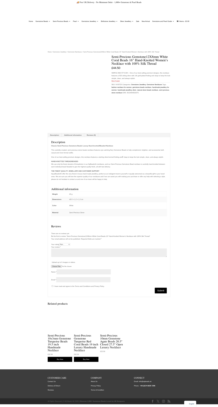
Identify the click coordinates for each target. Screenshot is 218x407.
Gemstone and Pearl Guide (162, 21)
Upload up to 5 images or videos (63, 262)
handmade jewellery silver (127, 90)
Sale (137, 21)
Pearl (75, 21)
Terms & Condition (97, 390)
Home (31, 21)
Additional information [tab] (73, 135)
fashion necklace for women (121, 87)
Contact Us (52, 381)
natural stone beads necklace (147, 90)
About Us (94, 381)
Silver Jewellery (125, 21)
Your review (56, 247)
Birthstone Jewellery (108, 21)
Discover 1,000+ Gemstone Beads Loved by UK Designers (102, 401)
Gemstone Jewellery (89, 21)
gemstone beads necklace (142, 87)
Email (53, 280)
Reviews (51, 390)
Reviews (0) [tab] (91, 135)
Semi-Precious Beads (60, 21)
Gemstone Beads (42, 21)
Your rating (55, 244)
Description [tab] (54, 135)
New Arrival (146, 21)
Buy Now (60, 359)
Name (54, 272)
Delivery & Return (54, 386)
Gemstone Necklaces (75, 52)
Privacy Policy (96, 386)
